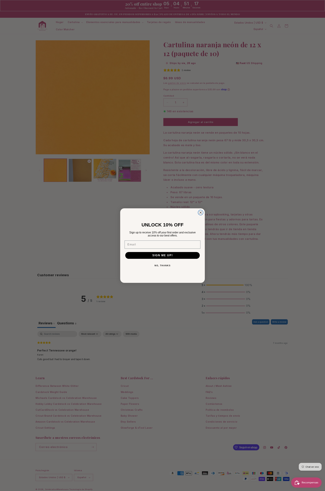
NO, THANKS (163, 265)
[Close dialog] (200, 212)
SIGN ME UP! (162, 255)
